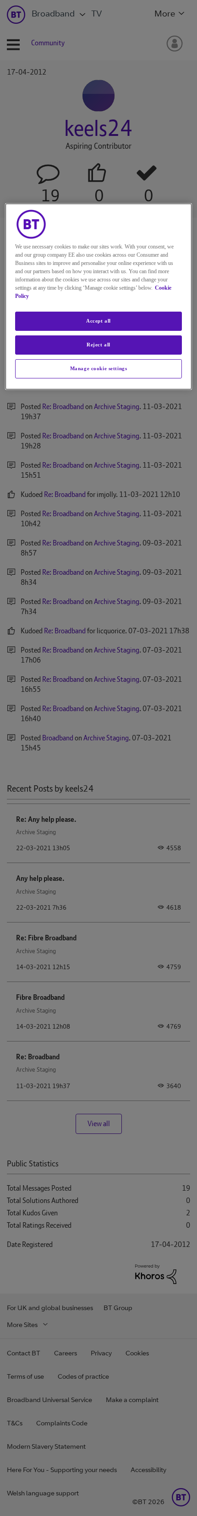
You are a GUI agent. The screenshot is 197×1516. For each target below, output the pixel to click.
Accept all (98, 321)
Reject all (98, 344)
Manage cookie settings (98, 368)
